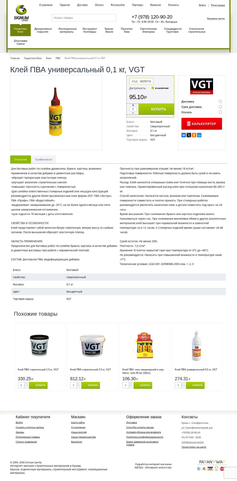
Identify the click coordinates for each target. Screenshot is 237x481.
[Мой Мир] (199, 135)
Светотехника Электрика (148, 30)
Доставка (82, 5)
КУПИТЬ (158, 109)
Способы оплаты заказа (140, 427)
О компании (45, 5)
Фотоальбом (118, 5)
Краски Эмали (109, 30)
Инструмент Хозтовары (90, 30)
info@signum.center (193, 442)
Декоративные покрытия (43, 30)
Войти (202, 5)
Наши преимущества (83, 437)
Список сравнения (26, 441)
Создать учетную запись (30, 427)
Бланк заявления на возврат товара (142, 443)
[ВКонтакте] (183, 135)
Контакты (173, 5)
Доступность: (137, 88)
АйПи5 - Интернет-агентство (153, 467)
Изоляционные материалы (68, 30)
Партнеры (137, 5)
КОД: (135, 81)
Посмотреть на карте (194, 447)
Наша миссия (79, 432)
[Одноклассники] (194, 135)
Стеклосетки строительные (196, 30)
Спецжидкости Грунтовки (173, 30)
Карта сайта (78, 422)
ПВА (58, 58)
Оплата (99, 5)
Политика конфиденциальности (144, 437)
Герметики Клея (20, 30)
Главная (15, 58)
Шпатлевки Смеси (20, 42)
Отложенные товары (28, 437)
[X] (189, 135)
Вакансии (155, 5)
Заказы (20, 432)
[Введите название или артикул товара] (112, 18)
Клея (48, 58)
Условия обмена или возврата (143, 432)
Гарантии (65, 5)
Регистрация (218, 5)
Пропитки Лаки (126, 30)
